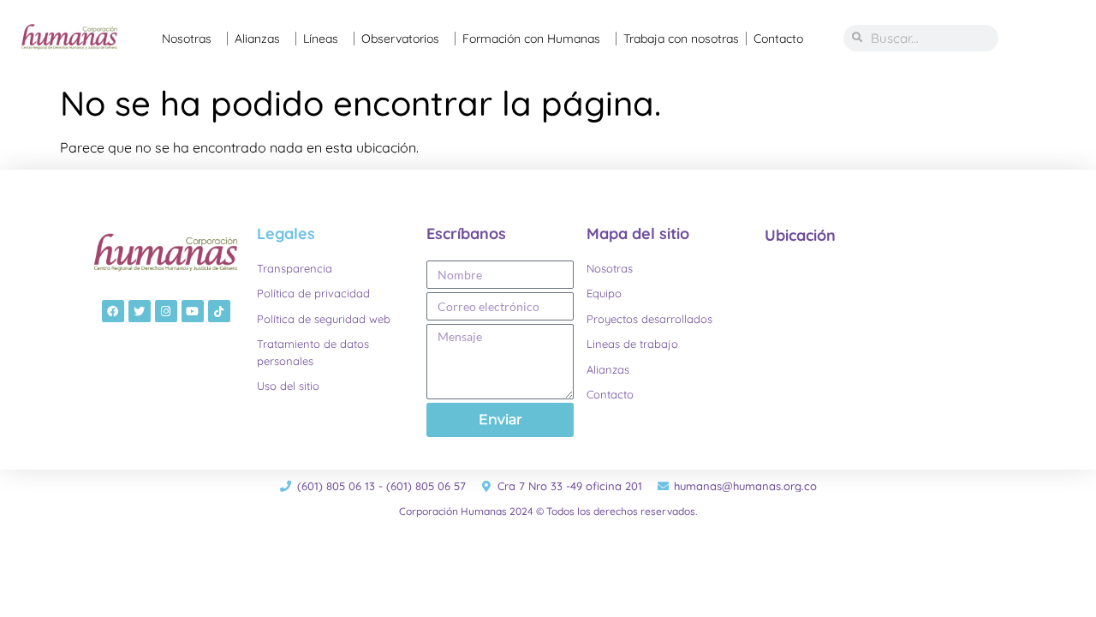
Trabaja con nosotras (681, 38)
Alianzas (257, 38)
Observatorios (400, 38)
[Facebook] (113, 311)
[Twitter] (139, 311)
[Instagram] (166, 311)
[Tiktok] (219, 311)
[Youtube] (193, 311)
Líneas (320, 38)
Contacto (778, 38)
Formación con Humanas (531, 38)
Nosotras (186, 38)
